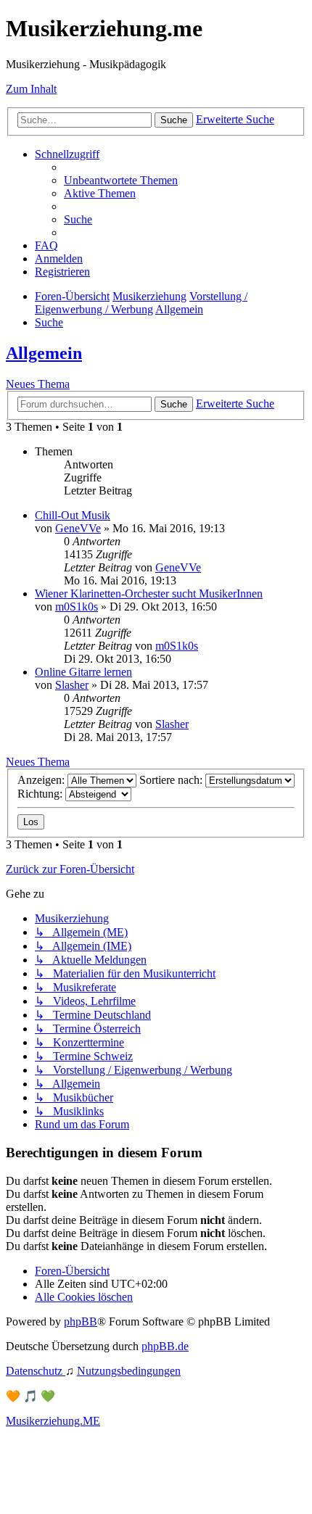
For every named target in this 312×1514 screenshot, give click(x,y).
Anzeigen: (42, 780)
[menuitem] (121, 180)
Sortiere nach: (172, 780)
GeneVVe (78, 528)
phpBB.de (165, 1346)
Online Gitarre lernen (83, 672)
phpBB (80, 1321)
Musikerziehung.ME (53, 1421)
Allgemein (44, 353)
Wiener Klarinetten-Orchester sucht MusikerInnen (149, 593)
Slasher (72, 685)
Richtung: (41, 793)
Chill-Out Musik (72, 515)
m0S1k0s (76, 606)
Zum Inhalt (31, 89)
